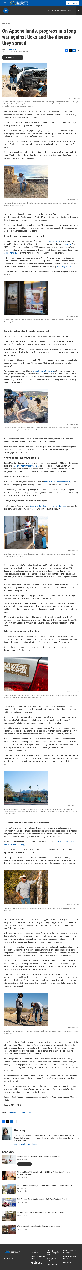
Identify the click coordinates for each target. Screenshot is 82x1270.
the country (66, 244)
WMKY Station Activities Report (36, 1263)
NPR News (6, 24)
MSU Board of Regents (51, 1259)
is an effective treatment (43, 371)
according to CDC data (66, 266)
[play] (6, 11)
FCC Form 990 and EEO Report (69, 1252)
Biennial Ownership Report (69, 1257)
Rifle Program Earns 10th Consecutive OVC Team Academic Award (42, 1199)
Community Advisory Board (38, 1257)
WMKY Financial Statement (36, 1252)
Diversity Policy (52, 1264)
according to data (11, 253)
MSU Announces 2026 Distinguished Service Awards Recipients (41, 1213)
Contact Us (67, 1262)
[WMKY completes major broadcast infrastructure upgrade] (9, 1229)
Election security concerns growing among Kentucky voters (39, 1156)
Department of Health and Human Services (48, 506)
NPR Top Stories (27, 1112)
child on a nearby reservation (24, 466)
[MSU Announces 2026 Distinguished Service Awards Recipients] (9, 1216)
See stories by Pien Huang (25, 1144)
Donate (73, 3)
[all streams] (79, 10)
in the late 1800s (53, 241)
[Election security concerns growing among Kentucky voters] (9, 1159)
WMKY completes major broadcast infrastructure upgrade (38, 1226)
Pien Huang (13, 49)
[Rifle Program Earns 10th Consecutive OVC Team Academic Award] (9, 1202)
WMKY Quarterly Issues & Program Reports (53, 1252)
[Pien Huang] (7, 1133)
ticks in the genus (57, 482)
